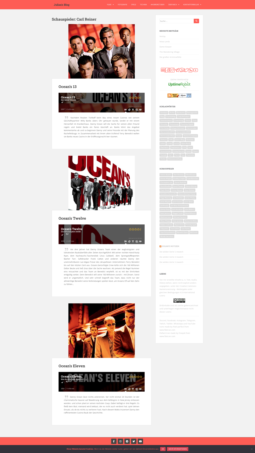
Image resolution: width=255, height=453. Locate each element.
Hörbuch (163, 139)
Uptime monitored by (179, 79)
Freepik (182, 333)
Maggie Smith (178, 213)
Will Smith (193, 232)
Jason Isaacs (177, 202)
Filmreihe (163, 124)
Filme (109, 4)
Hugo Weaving (165, 198)
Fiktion (187, 120)
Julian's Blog (61, 4)
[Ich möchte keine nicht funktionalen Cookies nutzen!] (251, 449)
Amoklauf (163, 112)
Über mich (172, 4)
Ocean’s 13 (67, 86)
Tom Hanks (185, 228)
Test (182, 155)
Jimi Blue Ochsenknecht (179, 205)
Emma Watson (176, 190)
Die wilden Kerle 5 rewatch (171, 251)
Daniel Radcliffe (180, 182)
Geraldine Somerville (168, 194)
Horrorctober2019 (167, 132)
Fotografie (122, 4)
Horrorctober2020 (183, 132)
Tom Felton (175, 228)
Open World (185, 143)
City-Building (170, 116)
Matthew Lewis (165, 217)
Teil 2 (177, 155)
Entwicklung (178, 120)
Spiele (133, 4)
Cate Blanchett (192, 178)
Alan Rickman (179, 175)
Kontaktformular (191, 4)
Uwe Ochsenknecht (167, 232)
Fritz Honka (164, 128)
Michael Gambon (180, 217)
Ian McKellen (178, 198)
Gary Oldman (189, 190)
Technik (143, 4)
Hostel (178, 136)
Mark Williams (190, 213)
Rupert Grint (179, 225)
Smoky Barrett (178, 151)
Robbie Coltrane (166, 225)
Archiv (172, 112)
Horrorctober (192, 128)
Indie (171, 139)
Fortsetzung (174, 124)
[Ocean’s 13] (101, 51)
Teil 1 (171, 155)
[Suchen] (196, 21)
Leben (162, 143)
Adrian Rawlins (165, 175)
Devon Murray (191, 186)
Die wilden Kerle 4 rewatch (171, 257)
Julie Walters (189, 209)
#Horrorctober (157, 4)
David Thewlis (178, 186)
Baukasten (181, 112)
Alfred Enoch (191, 175)
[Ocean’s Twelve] (101, 183)
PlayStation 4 (176, 147)
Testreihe (190, 155)
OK (163, 449)
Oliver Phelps (165, 221)
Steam (195, 151)
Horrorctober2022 (167, 136)
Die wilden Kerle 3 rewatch (171, 262)
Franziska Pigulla (187, 124)
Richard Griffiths (191, 221)
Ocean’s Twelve (72, 218)
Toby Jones (164, 228)
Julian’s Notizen (170, 246)
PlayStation (164, 147)
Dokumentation (166, 120)
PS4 (184, 147)
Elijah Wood (164, 190)
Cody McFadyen (184, 116)
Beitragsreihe (192, 112)
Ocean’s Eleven (72, 365)
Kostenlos (190, 139)
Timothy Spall (191, 225)
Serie (190, 147)
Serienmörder (165, 151)
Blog (162, 116)
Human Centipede (190, 136)
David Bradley (165, 186)
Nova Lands (165, 41)
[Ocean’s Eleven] (101, 330)
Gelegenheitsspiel (177, 128)
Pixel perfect (178, 326)
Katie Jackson (165, 213)
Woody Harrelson (166, 236)
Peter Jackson (177, 221)
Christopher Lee (166, 182)
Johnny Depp (165, 209)
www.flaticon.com (167, 330)
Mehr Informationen (178, 449)
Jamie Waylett (165, 202)
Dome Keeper (166, 46)
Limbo (169, 143)
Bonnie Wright (165, 178)
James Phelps (190, 198)
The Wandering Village (170, 52)
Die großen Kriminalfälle (170, 57)
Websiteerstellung (175, 159)
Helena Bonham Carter (187, 194)
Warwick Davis (182, 232)
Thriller (163, 159)
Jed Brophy (164, 205)
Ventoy (162, 36)
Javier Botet (188, 202)
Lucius (176, 143)
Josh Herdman (177, 209)
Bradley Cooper (179, 178)
